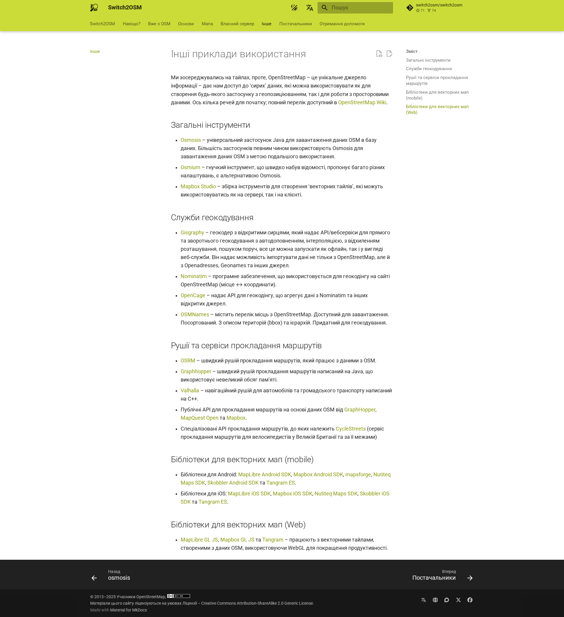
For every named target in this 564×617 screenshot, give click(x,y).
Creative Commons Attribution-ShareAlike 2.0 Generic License (257, 603)
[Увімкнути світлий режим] (294, 7)
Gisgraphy (192, 233)
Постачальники (295, 23)
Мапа (207, 23)
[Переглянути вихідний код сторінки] (379, 54)
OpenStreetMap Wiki (362, 102)
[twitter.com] (458, 600)
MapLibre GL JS (199, 540)
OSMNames (195, 314)
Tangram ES (280, 483)
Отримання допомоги (342, 23)
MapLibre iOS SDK (249, 494)
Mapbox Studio (198, 186)
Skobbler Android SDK (232, 483)
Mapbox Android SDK (318, 475)
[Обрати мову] (309, 7)
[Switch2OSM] (94, 7)
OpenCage (193, 295)
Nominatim (194, 276)
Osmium (190, 167)
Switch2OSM (102, 23)
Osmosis (191, 140)
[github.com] (423, 600)
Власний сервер (237, 23)
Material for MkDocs (128, 610)
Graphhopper (196, 371)
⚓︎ (313, 54)
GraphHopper (359, 410)
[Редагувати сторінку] (389, 54)
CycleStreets (351, 429)
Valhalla (190, 391)
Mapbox (236, 418)
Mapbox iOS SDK (292, 494)
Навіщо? (131, 23)
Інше (267, 23)
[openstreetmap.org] (435, 600)
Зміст (412, 51)
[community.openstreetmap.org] (447, 600)
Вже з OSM (159, 23)
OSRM (188, 361)
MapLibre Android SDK (264, 475)
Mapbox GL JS (237, 540)
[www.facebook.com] (470, 600)
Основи (186, 23)
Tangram (272, 540)
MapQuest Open (200, 418)
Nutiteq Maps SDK (336, 494)
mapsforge (358, 475)
